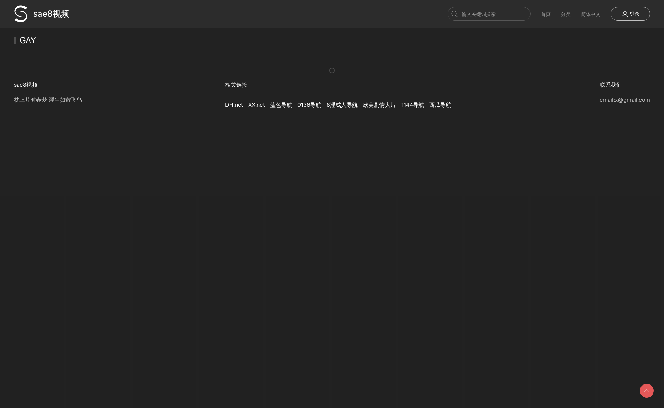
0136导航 (309, 104)
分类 (566, 14)
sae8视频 (51, 14)
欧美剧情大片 (379, 104)
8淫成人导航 (342, 104)
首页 (546, 14)
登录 (633, 14)
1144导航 (412, 104)
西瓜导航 (440, 104)
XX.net (256, 104)
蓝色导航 (281, 104)
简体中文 (590, 14)
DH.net (234, 104)
